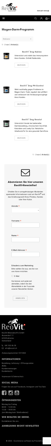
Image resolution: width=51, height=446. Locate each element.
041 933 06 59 (10, 345)
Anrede (16, 206)
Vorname (16, 220)
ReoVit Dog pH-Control (32, 86)
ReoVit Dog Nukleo (32, 52)
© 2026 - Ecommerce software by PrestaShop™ (25, 441)
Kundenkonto (7, 371)
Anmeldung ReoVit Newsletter (20, 426)
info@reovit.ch (11, 348)
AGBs (4, 366)
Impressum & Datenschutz (12, 376)
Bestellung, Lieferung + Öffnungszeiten (17, 363)
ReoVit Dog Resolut (32, 119)
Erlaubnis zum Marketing (22, 266)
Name (15, 235)
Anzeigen (21, 65)
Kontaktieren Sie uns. (10, 421)
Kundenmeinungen (9, 368)
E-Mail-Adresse (19, 250)
